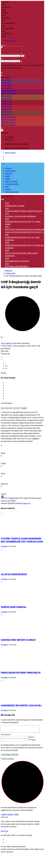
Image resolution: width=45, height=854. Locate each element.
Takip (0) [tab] (9, 140)
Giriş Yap (15, 754)
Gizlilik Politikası (7, 814)
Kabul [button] (16, 814)
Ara (22, 56)
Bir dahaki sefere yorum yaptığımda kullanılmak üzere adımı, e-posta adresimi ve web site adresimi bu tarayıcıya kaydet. (22, 747)
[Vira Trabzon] (11, 53)
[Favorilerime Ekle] (2, 359)
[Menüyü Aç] (4, 45)
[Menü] (2, 45)
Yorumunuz (6, 734)
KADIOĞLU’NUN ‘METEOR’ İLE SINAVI (18, 639)
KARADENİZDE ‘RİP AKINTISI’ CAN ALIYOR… (21, 705)
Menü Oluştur (10, 40)
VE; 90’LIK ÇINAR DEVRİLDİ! (14, 574)
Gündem (4, 546)
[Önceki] (2, 199)
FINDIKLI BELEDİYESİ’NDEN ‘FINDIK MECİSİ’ (21, 672)
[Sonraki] (3, 199)
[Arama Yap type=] (21, 61)
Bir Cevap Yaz (8, 715)
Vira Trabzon (6, 343)
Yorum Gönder (6, 754)
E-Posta (32, 740)
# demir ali (25, 503)
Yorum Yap (5, 501)
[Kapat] (2, 75)
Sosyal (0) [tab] (9, 137)
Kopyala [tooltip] (23, 408)
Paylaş (13, 501)
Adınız (32, 737)
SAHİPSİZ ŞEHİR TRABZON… (14, 607)
